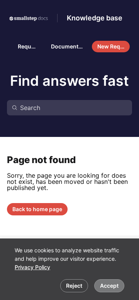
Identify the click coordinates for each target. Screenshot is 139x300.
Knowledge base (94, 18)
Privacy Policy (32, 267)
